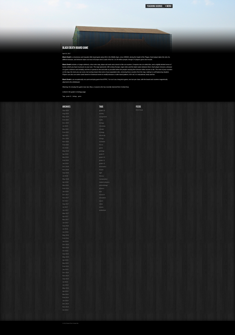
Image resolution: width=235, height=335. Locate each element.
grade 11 (68, 96)
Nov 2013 (65, 307)
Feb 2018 (65, 188)
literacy (101, 176)
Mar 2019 (65, 157)
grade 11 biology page (78, 92)
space (101, 201)
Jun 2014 (65, 285)
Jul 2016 (65, 229)
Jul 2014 (65, 282)
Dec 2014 (65, 272)
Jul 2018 (65, 176)
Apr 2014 (65, 291)
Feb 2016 (65, 238)
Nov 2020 (65, 141)
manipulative (103, 179)
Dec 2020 (65, 138)
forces (101, 145)
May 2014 (65, 288)
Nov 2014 (65, 276)
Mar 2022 (65, 129)
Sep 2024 (65, 110)
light (100, 173)
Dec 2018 (65, 166)
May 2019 (65, 151)
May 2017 (65, 213)
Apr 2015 (65, 260)
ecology (101, 132)
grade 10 (102, 110)
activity (101, 113)
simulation (102, 198)
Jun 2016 (65, 232)
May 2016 (65, 235)
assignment (103, 117)
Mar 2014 (65, 294)
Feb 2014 (65, 297)
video (101, 204)
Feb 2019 (65, 160)
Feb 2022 (65, 132)
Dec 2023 (65, 123)
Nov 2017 (65, 198)
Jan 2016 (65, 241)
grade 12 (102, 163)
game (79, 96)
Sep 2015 (65, 254)
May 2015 (65, 257)
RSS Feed (139, 110)
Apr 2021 (65, 135)
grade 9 (101, 154)
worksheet (102, 210)
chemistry (102, 126)
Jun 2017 (65, 210)
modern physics (104, 182)
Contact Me (75, 323)
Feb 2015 (65, 266)
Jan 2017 (65, 223)
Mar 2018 (65, 185)
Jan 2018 (65, 191)
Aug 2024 (65, 113)
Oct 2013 (65, 310)
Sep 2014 (65, 279)
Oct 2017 (65, 201)
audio (101, 120)
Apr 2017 (65, 216)
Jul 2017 (65, 207)
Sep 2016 (65, 226)
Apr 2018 (65, 182)
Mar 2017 (65, 219)
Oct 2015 (65, 251)
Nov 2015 (65, 247)
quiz (100, 191)
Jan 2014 (65, 300)
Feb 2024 (65, 120)
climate (101, 129)
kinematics (102, 166)
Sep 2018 (65, 173)
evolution (102, 141)
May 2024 (65, 117)
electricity (102, 135)
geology (101, 151)
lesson (101, 170)
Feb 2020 (65, 145)
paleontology (103, 185)
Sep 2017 (65, 204)
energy (101, 138)
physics (101, 188)
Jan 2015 (65, 269)
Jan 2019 (65, 163)
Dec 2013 (65, 304)
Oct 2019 (65, 148)
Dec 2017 (65, 194)
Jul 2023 (65, 126)
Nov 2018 (65, 170)
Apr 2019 (65, 154)
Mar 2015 (65, 263)
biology (75, 96)
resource (102, 194)
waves (101, 207)
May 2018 (65, 179)
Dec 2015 (65, 244)
